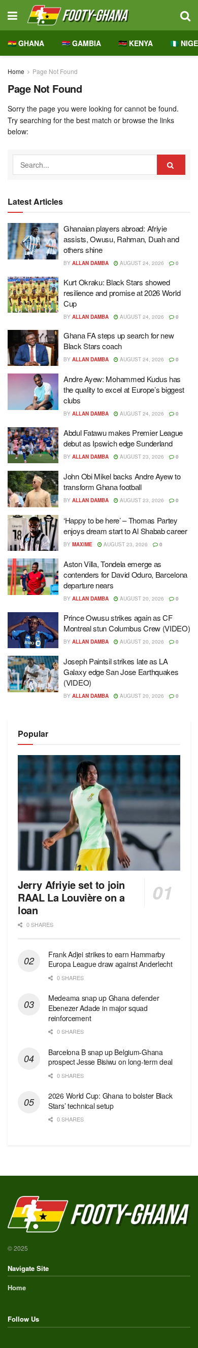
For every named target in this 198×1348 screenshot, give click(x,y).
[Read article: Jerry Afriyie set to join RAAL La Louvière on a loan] (99, 813)
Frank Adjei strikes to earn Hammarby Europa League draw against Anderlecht (110, 959)
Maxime (82, 544)
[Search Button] (185, 15)
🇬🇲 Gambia (81, 43)
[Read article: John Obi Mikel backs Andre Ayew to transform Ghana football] (33, 489)
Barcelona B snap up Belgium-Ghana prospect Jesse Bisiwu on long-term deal (110, 1057)
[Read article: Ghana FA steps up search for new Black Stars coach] (33, 348)
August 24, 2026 (141, 263)
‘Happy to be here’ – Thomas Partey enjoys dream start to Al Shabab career (125, 525)
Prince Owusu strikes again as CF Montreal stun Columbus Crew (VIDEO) (126, 622)
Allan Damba (90, 263)
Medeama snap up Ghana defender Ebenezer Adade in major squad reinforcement (103, 1008)
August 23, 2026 (141, 456)
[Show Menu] (12, 15)
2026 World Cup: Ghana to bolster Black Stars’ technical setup (110, 1101)
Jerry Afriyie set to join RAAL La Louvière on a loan (71, 897)
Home (16, 71)
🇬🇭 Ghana (26, 43)
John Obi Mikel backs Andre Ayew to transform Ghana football (122, 481)
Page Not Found (55, 71)
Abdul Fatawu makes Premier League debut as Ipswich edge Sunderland (123, 437)
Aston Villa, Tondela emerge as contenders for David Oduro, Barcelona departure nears (125, 574)
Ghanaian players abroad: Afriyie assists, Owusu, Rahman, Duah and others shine (121, 239)
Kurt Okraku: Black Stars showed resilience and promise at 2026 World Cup (121, 293)
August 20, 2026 (141, 598)
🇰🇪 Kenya (135, 43)
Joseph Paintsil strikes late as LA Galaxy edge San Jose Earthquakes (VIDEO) (120, 672)
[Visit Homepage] (98, 15)
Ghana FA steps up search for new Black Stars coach (118, 340)
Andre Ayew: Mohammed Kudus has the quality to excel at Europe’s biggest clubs (123, 389)
